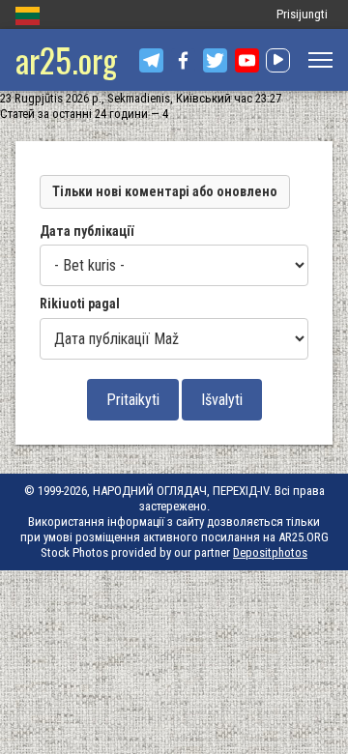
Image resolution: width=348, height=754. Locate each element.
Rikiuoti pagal (80, 303)
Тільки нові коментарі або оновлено (164, 191)
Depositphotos (270, 552)
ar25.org (66, 59)
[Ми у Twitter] (215, 60)
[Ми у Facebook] (183, 60)
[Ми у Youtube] (247, 60)
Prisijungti (302, 14)
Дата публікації (86, 231)
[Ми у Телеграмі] (151, 60)
